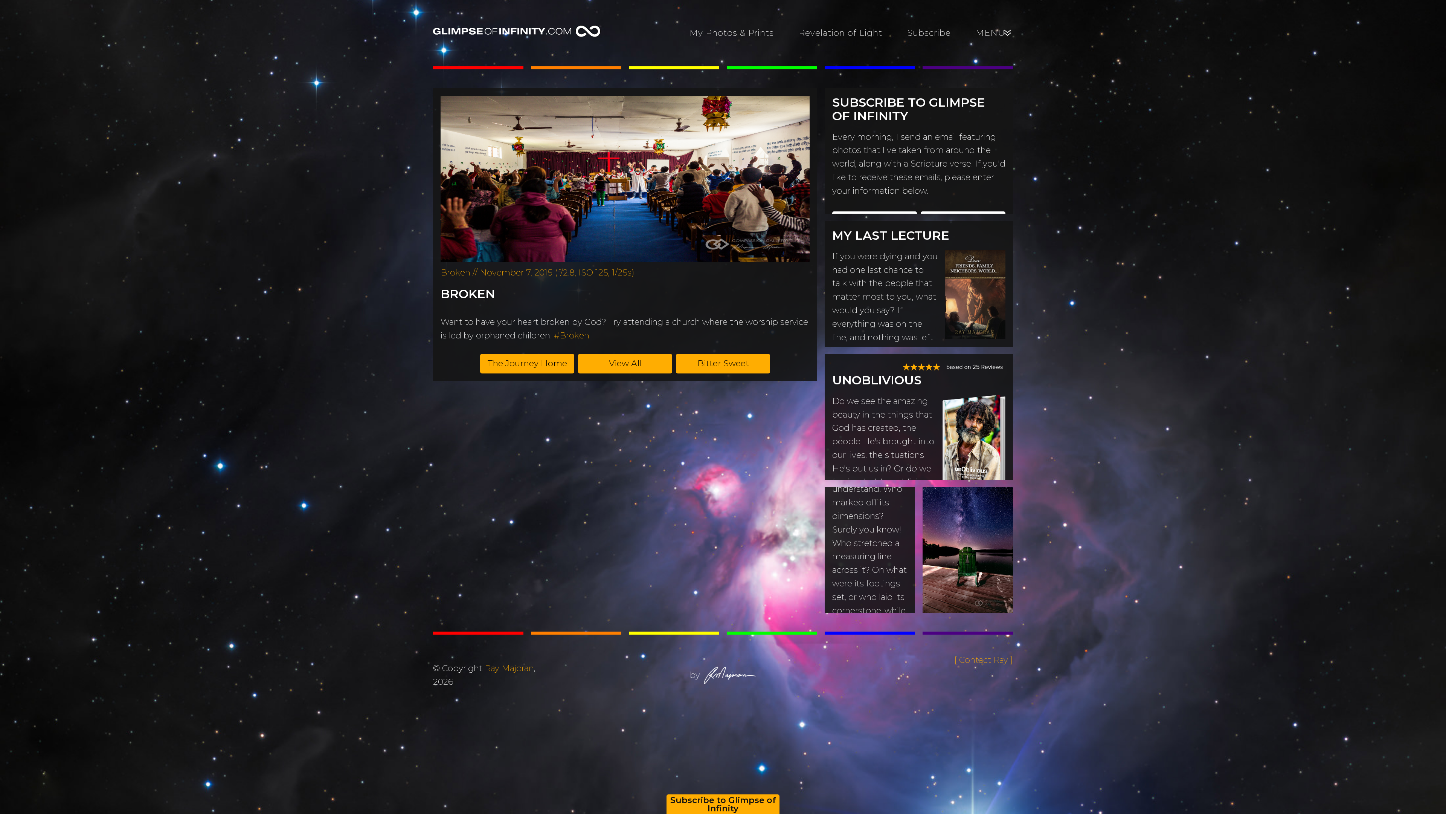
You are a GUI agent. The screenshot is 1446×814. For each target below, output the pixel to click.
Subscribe (929, 33)
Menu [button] (994, 33)
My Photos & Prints (731, 33)
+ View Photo (962, 577)
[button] (527, 363)
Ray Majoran (509, 668)
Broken (468, 293)
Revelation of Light (840, 33)
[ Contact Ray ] (983, 660)
